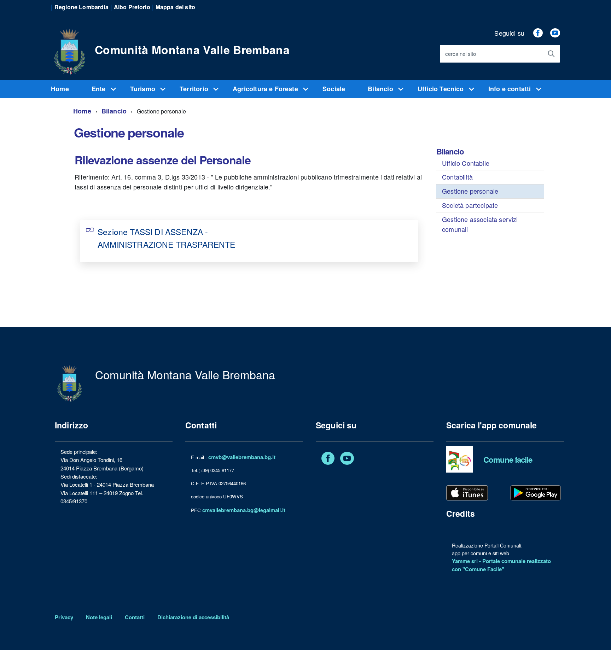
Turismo (143, 88)
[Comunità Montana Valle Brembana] (69, 47)
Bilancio (381, 88)
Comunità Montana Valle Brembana (192, 49)
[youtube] (555, 32)
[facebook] (537, 32)
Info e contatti (510, 88)
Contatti (135, 617)
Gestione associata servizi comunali (480, 224)
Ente (99, 88)
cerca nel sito (460, 54)
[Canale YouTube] (347, 459)
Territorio (195, 88)
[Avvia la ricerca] (551, 54)
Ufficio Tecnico (442, 88)
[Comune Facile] (459, 459)
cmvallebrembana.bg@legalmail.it (243, 510)
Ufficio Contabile (465, 163)
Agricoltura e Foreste (266, 88)
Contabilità (457, 176)
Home (60, 88)
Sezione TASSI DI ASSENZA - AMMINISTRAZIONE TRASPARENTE (166, 238)
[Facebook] (327, 459)
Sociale (333, 88)
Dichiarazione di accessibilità (193, 617)
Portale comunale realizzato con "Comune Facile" (501, 565)
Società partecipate (470, 205)
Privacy (64, 617)
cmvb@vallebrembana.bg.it (241, 457)
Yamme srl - (467, 561)
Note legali (99, 617)
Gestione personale (470, 190)
